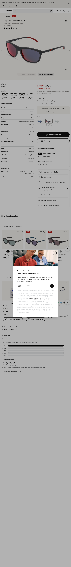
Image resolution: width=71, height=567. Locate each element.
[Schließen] (55, 253)
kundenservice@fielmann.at (34, 298)
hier (49, 299)
